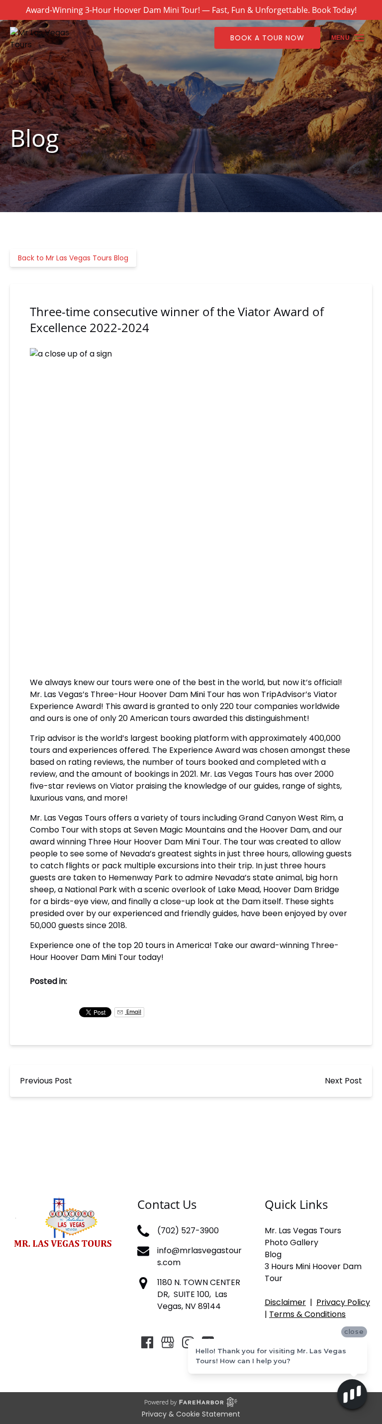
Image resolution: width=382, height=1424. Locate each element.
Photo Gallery (291, 1242)
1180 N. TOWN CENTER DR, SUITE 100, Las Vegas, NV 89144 (198, 1294)
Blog (273, 1254)
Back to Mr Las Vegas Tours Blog (73, 258)
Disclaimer (285, 1302)
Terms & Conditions (307, 1314)
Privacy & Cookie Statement (191, 1414)
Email (133, 1012)
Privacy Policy (343, 1302)
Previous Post (46, 1080)
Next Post (343, 1080)
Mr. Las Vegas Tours (303, 1230)
